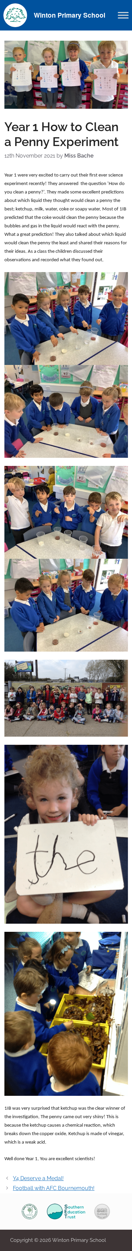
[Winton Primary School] (15, 15)
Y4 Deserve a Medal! (38, 1178)
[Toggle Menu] (123, 15)
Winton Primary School (69, 15)
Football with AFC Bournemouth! (53, 1188)
